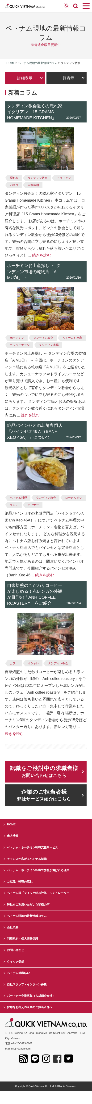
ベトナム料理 (18, 497)
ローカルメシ (73, 497)
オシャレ (33, 663)
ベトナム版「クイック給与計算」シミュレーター (38, 893)
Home (10, 63)
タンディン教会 (37, 178)
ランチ (14, 505)
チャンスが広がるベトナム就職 (27, 858)
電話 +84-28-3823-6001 (18, 1043)
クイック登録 (15, 961)
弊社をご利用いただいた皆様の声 (28, 904)
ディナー (33, 505)
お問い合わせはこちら (44, 771)
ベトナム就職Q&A (18, 973)
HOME (11, 824)
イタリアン (64, 178)
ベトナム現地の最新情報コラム (38, 63)
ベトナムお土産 (72, 337)
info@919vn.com (20, 1048)
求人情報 (12, 835)
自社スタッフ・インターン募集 (27, 984)
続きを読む (41, 255)
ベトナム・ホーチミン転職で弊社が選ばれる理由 (38, 870)
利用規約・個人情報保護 (22, 938)
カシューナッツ (20, 345)
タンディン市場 (49, 345)
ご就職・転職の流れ (20, 881)
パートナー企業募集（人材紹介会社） (31, 995)
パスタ (14, 185)
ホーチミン (17, 337)
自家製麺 (33, 185)
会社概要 (12, 927)
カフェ (14, 663)
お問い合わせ (15, 950)
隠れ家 (14, 178)
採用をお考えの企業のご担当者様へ (29, 1007)
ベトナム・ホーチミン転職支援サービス (32, 847)
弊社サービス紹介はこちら (44, 795)
